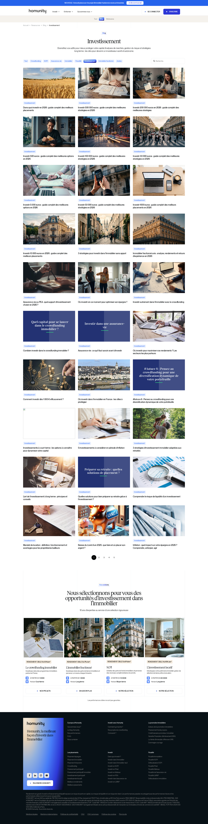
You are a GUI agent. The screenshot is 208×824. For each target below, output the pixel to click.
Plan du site (123, 814)
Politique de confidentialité (69, 814)
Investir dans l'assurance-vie (117, 779)
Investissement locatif (74, 779)
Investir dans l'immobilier (116, 760)
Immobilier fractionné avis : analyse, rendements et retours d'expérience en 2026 (159, 254)
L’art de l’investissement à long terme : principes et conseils (45, 498)
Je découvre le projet (135, 3)
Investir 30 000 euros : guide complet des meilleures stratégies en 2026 (156, 157)
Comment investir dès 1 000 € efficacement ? (43, 399)
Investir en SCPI (113, 766)
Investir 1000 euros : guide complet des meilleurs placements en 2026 (154, 206)
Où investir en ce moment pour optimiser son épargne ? (102, 302)
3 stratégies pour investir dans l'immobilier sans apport (102, 253)
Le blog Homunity (73, 730)
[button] (56, 12)
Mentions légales (32, 814)
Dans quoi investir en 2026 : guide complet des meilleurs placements (48, 109)
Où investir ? (112, 733)
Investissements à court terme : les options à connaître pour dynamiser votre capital (47, 449)
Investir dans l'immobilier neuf (117, 763)
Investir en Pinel (113, 769)
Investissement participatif (76, 775)
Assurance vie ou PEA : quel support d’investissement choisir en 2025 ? (47, 303)
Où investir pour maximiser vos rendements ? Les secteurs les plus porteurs (155, 352)
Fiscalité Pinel (153, 766)
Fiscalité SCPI (153, 760)
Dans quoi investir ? (114, 757)
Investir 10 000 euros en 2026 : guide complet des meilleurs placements (45, 254)
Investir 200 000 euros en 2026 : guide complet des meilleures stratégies (156, 109)
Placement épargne (74, 757)
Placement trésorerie (74, 763)
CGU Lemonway (93, 814)
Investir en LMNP (114, 782)
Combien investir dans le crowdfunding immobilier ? (46, 350)
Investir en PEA (113, 775)
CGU (82, 814)
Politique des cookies (109, 814)
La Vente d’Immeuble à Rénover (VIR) (160, 739)
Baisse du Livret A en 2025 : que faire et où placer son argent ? (101, 546)
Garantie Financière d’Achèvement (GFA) (162, 736)
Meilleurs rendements (74, 782)
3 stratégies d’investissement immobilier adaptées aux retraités (157, 449)
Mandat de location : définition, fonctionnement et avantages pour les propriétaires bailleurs (45, 546)
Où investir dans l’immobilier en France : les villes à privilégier (100, 400)
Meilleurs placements (74, 785)
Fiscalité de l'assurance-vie (157, 772)
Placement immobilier (74, 760)
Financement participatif (75, 769)
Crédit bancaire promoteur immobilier (161, 733)
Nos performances (73, 733)
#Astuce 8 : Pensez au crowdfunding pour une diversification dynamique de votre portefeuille (153, 400)
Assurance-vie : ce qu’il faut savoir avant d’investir (100, 350)
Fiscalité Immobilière (155, 757)
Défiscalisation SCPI (155, 763)
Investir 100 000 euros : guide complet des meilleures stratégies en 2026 (101, 157)
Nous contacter (72, 739)
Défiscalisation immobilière (157, 779)
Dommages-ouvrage (155, 743)
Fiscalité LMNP (153, 775)
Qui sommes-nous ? (74, 727)
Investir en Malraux (114, 772)
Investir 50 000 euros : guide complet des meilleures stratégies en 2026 (101, 206)
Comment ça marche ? (115, 727)
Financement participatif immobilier (79, 772)
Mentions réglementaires (48, 814)
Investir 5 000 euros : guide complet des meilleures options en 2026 (45, 206)
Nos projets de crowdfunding (118, 730)
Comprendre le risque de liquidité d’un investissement (156, 496)
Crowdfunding (72, 766)
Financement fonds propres (157, 730)
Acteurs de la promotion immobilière (160, 727)
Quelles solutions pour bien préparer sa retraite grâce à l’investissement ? (102, 498)
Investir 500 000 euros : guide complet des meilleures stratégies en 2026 (102, 109)
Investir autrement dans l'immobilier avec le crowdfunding (158, 302)
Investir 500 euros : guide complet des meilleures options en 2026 (48, 157)
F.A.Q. (69, 736)
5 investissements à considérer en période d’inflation (101, 448)
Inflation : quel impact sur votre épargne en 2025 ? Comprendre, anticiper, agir (155, 546)
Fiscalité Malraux (154, 769)
